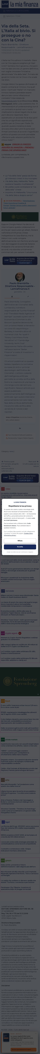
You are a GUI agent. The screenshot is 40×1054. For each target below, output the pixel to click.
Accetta (20, 547)
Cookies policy (28, 533)
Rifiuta (20, 541)
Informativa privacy (10, 535)
